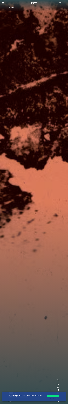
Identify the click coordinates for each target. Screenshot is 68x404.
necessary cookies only (53, 398)
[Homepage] (34, 3)
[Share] (58, 390)
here (19, 396)
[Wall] (58, 387)
